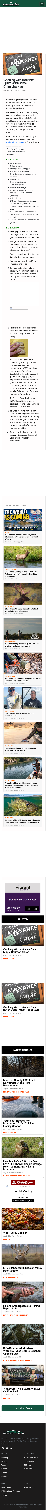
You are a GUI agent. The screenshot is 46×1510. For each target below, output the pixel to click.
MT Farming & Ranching (10, 1491)
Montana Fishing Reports (18, 1315)
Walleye (4, 1469)
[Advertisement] (23, 31)
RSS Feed (27, 1465)
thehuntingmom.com (15, 142)
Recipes (6, 1239)
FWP (5, 1132)
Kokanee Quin (9, 958)
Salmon (4, 1472)
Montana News (17, 1360)
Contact (4, 1495)
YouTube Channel (31, 1457)
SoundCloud (29, 1461)
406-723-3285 (23, 1198)
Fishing (6, 1398)
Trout (3, 1465)
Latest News (6, 1487)
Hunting (7, 1176)
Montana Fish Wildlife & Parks (16, 1092)
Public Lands (16, 1176)
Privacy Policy (29, 1487)
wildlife (26, 1176)
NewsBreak (28, 1469)
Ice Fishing (11, 1132)
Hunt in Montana (10, 1277)
